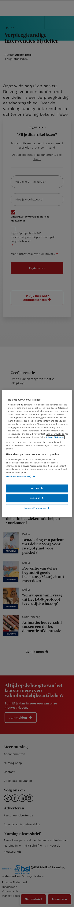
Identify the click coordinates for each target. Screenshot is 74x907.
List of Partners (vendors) (19, 476)
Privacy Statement (55, 437)
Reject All (35, 498)
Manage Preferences (35, 508)
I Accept (35, 488)
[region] (37, 453)
